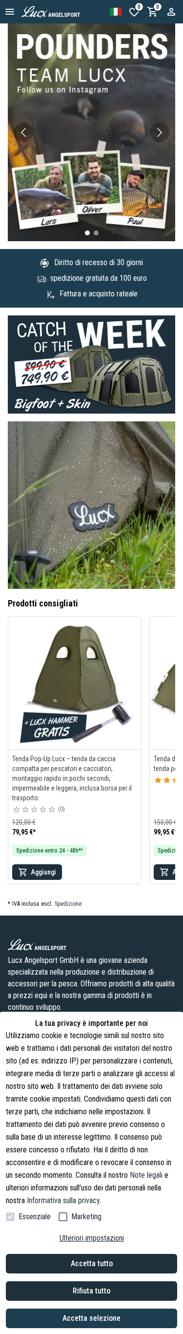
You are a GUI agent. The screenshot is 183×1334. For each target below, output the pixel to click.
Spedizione (68, 903)
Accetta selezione (91, 1318)
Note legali (146, 1175)
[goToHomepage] (91, 945)
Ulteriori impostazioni (92, 1238)
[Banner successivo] (159, 132)
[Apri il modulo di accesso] (171, 11)
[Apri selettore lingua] (115, 12)
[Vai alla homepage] (61, 11)
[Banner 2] (96, 232)
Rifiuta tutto (91, 1290)
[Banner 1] (87, 232)
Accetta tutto (92, 1263)
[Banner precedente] (23, 132)
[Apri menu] (10, 11)
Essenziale (35, 1216)
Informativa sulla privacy (63, 1200)
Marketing (86, 1216)
